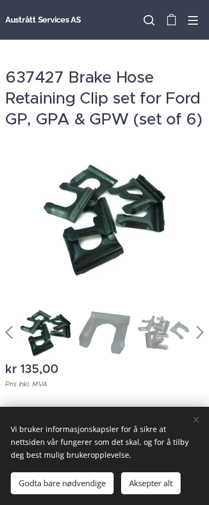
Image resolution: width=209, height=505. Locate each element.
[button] (149, 19)
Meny (193, 20)
